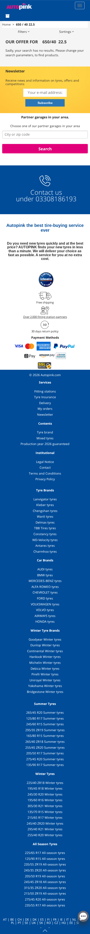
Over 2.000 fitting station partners (45, 317)
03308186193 (55, 198)
